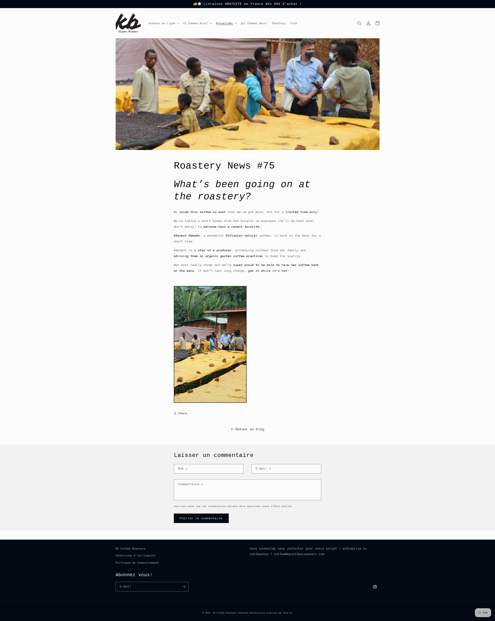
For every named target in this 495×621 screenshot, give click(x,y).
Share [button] (182, 413)
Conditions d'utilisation (136, 555)
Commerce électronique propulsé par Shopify (265, 613)
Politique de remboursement (137, 562)
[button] (163, 23)
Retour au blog (250, 429)
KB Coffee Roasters (131, 548)
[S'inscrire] (183, 586)
